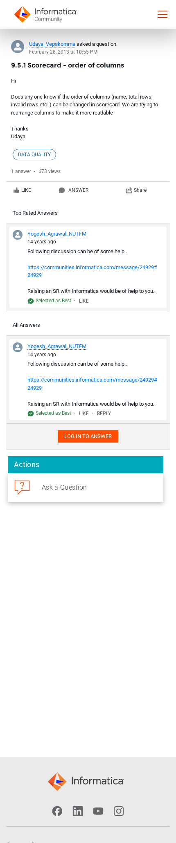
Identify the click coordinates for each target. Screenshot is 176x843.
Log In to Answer (88, 436)
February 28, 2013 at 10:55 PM (63, 52)
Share (140, 190)
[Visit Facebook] (57, 811)
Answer (78, 190)
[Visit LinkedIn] (77, 811)
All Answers (26, 325)
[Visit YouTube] (98, 811)
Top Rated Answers (35, 213)
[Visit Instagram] (118, 811)
